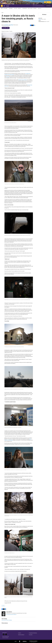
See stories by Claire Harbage (7, 620)
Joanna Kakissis (6, 24)
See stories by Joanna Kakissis (11, 614)
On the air (44, 14)
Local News (5, 8)
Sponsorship (25, 8)
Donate (49, 2)
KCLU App (15, 8)
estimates (7, 76)
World (2, 12)
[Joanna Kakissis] (3, 613)
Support (19, 8)
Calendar (34, 8)
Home (2, 8)
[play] (1, 5)
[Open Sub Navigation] (21, 8)
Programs (10, 8)
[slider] (5, 5)
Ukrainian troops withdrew (23, 79)
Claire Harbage (11, 24)
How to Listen (30, 8)
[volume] (4, 6)
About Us (39, 8)
